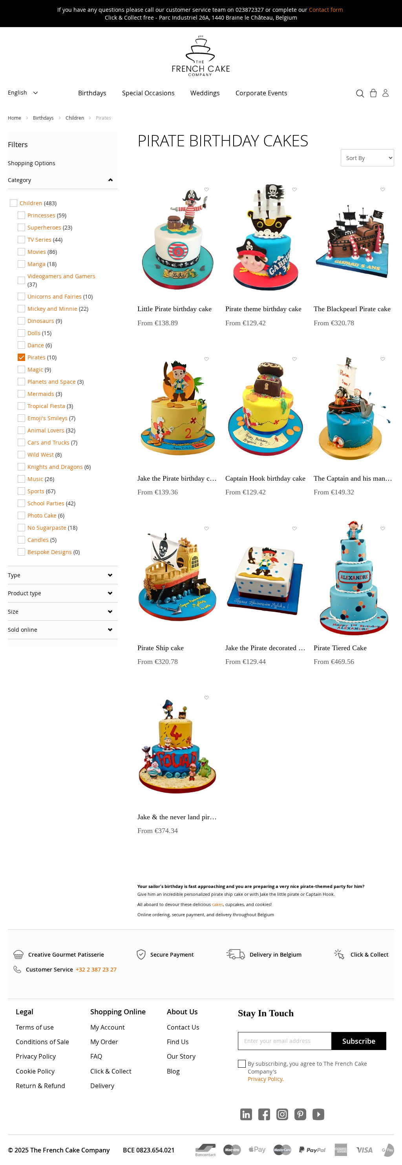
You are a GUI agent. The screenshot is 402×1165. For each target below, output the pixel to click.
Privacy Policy (36, 1056)
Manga (42, 264)
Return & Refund (40, 1085)
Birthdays (44, 118)
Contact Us (183, 1027)
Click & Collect (111, 1071)
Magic (39, 369)
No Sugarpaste (52, 527)
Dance (39, 345)
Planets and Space (55, 381)
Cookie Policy (35, 1071)
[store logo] (201, 56)
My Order (104, 1041)
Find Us (178, 1041)
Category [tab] (19, 180)
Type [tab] (14, 575)
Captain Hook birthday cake (265, 478)
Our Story (181, 1056)
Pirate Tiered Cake (340, 648)
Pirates (42, 357)
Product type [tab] (24, 593)
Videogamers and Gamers (61, 280)
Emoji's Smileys (51, 418)
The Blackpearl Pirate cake (352, 309)
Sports (41, 491)
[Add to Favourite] (206, 189)
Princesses (46, 215)
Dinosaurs (44, 321)
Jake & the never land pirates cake (177, 817)
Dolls (39, 333)
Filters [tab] (18, 144)
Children (75, 118)
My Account (107, 1027)
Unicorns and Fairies (60, 296)
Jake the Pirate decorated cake (265, 648)
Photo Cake (45, 515)
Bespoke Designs (53, 552)
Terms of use (35, 1027)
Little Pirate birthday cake (174, 309)
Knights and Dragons (59, 466)
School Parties (51, 503)
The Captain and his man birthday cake (354, 478)
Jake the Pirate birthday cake (177, 478)
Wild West (44, 454)
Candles (42, 539)
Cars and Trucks (52, 442)
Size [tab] (13, 611)
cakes (217, 904)
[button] (25, 93)
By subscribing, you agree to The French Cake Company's (307, 1071)
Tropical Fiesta (50, 406)
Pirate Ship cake (160, 648)
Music (40, 479)
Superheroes (49, 227)
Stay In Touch (266, 1013)
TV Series (44, 239)
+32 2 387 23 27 (96, 969)
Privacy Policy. (266, 1079)
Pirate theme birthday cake (263, 309)
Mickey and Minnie (57, 308)
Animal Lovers (51, 430)
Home (15, 118)
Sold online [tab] (22, 629)
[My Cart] (374, 93)
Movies (42, 251)
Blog (173, 1071)
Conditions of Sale (42, 1041)
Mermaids (44, 393)
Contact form (326, 9)
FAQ (96, 1056)
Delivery (102, 1085)
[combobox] (359, 92)
